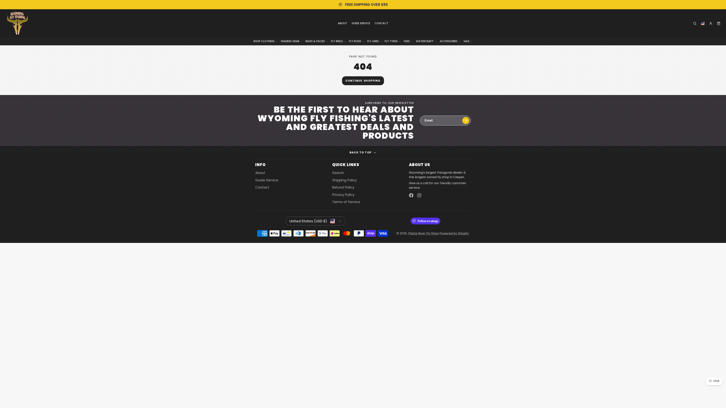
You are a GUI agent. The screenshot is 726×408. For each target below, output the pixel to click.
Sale (466, 41)
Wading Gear (290, 41)
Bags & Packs (315, 41)
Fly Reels (337, 41)
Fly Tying (391, 41)
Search (338, 173)
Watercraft (425, 41)
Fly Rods (355, 41)
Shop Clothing (264, 41)
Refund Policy (343, 187)
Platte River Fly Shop (423, 233)
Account (710, 23)
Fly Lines (373, 41)
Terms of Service (346, 202)
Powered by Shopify (454, 233)
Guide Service (361, 23)
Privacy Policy (343, 194)
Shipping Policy (344, 180)
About (342, 23)
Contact (381, 23)
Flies (407, 41)
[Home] (17, 23)
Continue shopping (362, 81)
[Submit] (465, 120)
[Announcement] (363, 4)
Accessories (448, 41)
